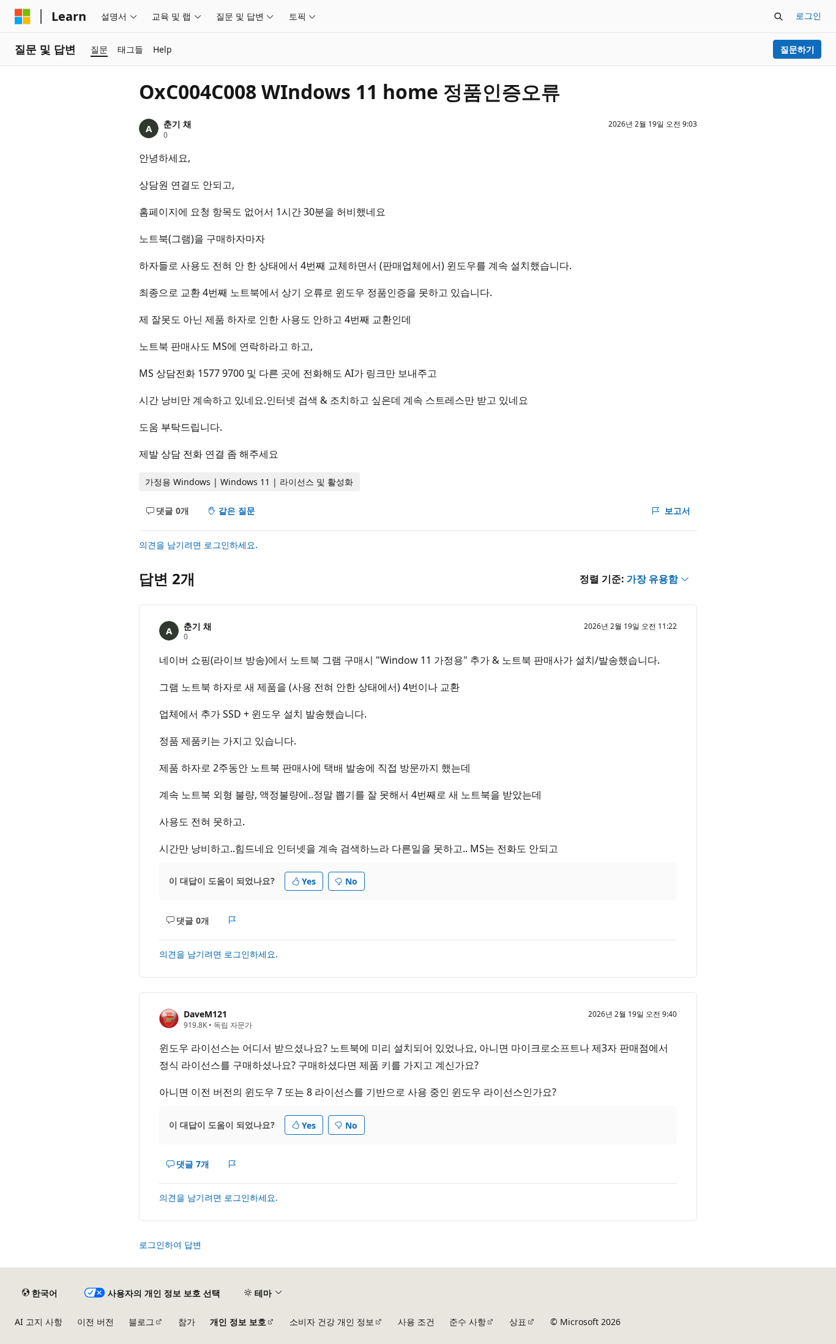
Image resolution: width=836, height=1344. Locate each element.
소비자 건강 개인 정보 (331, 1321)
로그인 (808, 15)
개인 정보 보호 (238, 1321)
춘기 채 (177, 124)
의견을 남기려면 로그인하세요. (198, 545)
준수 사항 (467, 1321)
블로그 (141, 1321)
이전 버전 (95, 1321)
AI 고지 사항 (38, 1321)
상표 (517, 1321)
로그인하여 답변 (170, 1244)
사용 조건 (416, 1321)
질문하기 (797, 49)
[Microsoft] (23, 16)
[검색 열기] (778, 17)
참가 (186, 1321)
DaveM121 (205, 1014)
